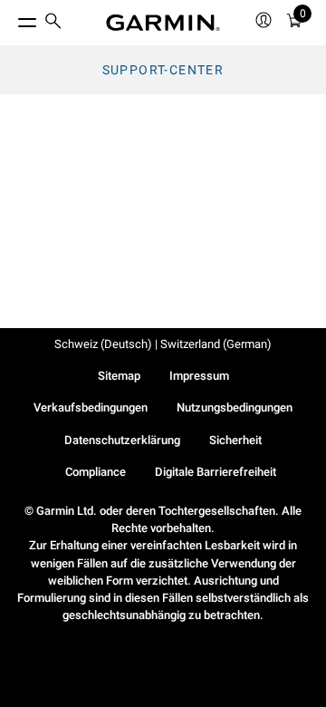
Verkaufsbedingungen (91, 407)
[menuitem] (53, 23)
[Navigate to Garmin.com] (163, 22)
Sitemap (119, 376)
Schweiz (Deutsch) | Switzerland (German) (163, 344)
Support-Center (163, 70)
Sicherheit (235, 440)
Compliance (95, 472)
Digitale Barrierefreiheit (215, 472)
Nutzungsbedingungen (234, 407)
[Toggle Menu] (11, 18)
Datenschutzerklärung (122, 440)
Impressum (199, 376)
